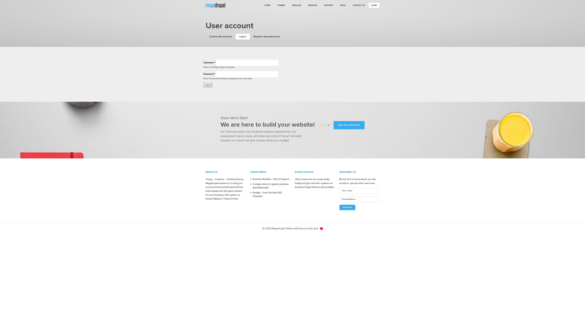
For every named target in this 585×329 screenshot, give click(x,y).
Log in (244, 36)
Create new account (220, 36)
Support (328, 5)
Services (312, 5)
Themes (281, 5)
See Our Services (349, 125)
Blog (343, 5)
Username (209, 62)
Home (267, 5)
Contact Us (359, 5)
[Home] (215, 5)
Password (209, 74)
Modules (296, 5)
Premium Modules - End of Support (271, 179)
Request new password (267, 36)
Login (374, 5)
